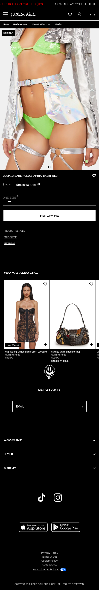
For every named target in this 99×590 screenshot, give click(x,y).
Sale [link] (58, 24)
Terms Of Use (50, 557)
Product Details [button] (14, 231)
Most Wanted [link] (42, 24)
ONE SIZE (9, 197)
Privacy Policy (49, 553)
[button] (74, 4)
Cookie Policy (49, 561)
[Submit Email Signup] (81, 406)
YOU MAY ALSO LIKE (21, 272)
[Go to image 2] (51, 167)
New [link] (6, 24)
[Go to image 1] (48, 167)
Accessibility (49, 565)
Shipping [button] (9, 243)
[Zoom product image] (49, 99)
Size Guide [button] (10, 237)
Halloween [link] (20, 24)
